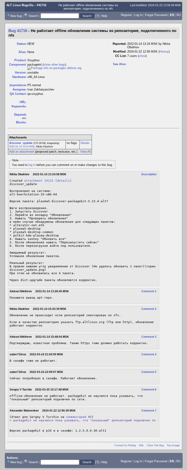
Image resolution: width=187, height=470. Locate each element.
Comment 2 (148, 309)
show (142, 56)
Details (85, 143)
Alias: (22, 52)
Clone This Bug (155, 445)
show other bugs (54, 64)
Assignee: (19, 89)
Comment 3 (148, 336)
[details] (63, 180)
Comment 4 (148, 354)
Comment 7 (148, 410)
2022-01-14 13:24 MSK (22, 146)
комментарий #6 (79, 417)
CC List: (120, 56)
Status (21, 43)
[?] (97, 16)
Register (126, 15)
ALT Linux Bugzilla (19, 5)
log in (32, 165)
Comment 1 (148, 291)
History (164, 51)
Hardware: (19, 77)
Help (104, 16)
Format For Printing (125, 445)
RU (179, 15)
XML (141, 445)
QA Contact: (18, 94)
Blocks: (21, 122)
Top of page (173, 445)
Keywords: (19, 106)
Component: (17, 64)
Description (148, 174)
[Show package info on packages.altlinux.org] (54, 68)
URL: (23, 102)
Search (33, 16)
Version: (20, 72)
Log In (138, 15)
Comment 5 (148, 372)
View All (85, 151)
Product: (20, 60)
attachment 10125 (38, 180)
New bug (16, 16)
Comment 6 (148, 389)
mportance (18, 85)
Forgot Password (156, 15)
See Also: (119, 64)
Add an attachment (21, 151)
